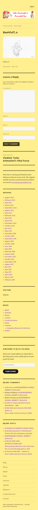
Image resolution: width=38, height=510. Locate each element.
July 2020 (8, 228)
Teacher (8, 325)
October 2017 (9, 259)
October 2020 (10, 226)
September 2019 (10, 239)
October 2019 (9, 236)
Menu (32, 6)
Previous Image (7, 26)
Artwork (8, 313)
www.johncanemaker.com (21, 182)
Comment (7, 88)
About (7, 310)
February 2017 (10, 280)
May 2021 (8, 218)
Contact (8, 318)
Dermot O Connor (11, 403)
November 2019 (10, 233)
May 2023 (8, 203)
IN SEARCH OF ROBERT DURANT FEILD (19, 428)
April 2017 (8, 275)
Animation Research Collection (18, 328)
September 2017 (10, 262)
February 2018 (10, 251)
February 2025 (10, 200)
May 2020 (8, 231)
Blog (4, 463)
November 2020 (10, 223)
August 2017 (9, 264)
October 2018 (9, 244)
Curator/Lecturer (11, 320)
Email (5, 125)
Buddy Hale (9, 408)
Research (6, 490)
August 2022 (9, 210)
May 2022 (8, 213)
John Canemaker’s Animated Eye (13, 504)
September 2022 (11, 208)
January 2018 (9, 254)
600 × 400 (15, 66)
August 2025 (9, 197)
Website (6, 134)
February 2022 (10, 215)
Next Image (17, 26)
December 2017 (10, 257)
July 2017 (8, 267)
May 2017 (8, 272)
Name (5, 116)
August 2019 (9, 241)
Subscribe (10, 371)
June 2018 (8, 246)
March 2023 (9, 205)
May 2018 (8, 249)
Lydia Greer (9, 387)
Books (7, 315)
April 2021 (8, 221)
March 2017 (9, 277)
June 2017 (8, 269)
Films (7, 323)
